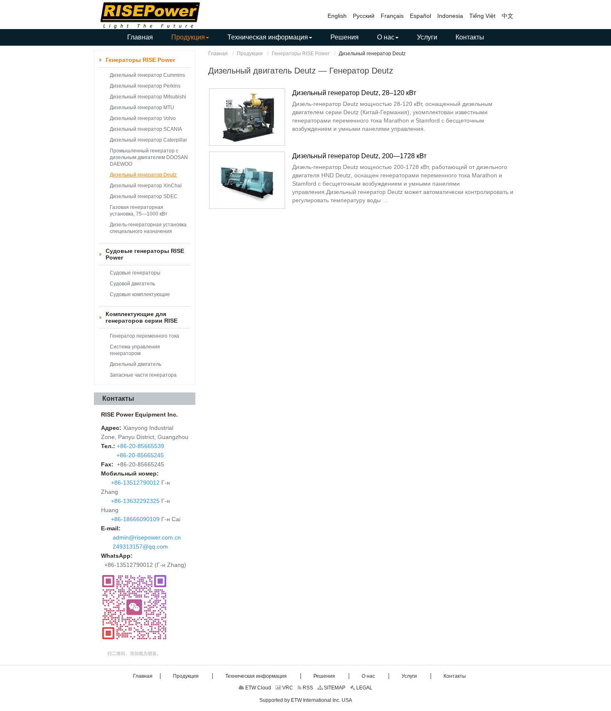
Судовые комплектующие (140, 294)
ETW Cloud (257, 688)
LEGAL (363, 688)
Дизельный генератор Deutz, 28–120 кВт (354, 92)
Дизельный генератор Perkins (145, 86)
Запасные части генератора (143, 375)
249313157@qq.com (140, 546)
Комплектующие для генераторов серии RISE (141, 317)
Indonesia (450, 15)
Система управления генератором (135, 350)
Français (392, 15)
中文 (507, 15)
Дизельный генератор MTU (142, 107)
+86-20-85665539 (139, 446)
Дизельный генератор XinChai (146, 186)
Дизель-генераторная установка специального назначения (148, 228)
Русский (363, 15)
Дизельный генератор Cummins (147, 75)
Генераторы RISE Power (301, 53)
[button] (190, 37)
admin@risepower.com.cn (147, 537)
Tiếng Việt (482, 15)
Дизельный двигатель (135, 364)
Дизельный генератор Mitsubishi (148, 97)
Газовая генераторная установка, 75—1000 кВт (139, 210)
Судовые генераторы (135, 273)
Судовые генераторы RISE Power (145, 254)
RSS (307, 688)
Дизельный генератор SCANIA (146, 129)
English (337, 15)
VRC (287, 688)
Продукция (250, 53)
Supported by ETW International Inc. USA (305, 700)
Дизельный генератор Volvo (143, 118)
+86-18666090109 (135, 519)
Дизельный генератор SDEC (143, 196)
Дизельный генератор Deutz (143, 175)
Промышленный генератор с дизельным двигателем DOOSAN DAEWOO (149, 157)
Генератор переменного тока (144, 336)
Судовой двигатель (132, 284)
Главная (218, 53)
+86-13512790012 (135, 482)
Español (420, 15)
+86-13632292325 (135, 501)
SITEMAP (334, 688)
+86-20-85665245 (139, 455)
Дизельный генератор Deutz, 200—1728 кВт (359, 155)
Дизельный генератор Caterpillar (148, 140)
